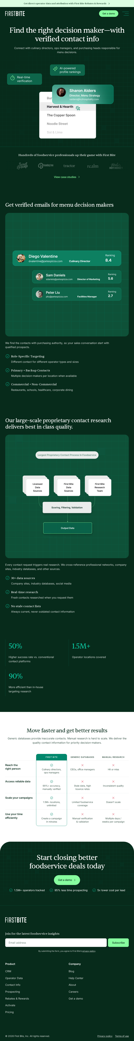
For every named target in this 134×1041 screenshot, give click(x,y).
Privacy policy (104, 1036)
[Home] (15, 13)
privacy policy (88, 951)
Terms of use (122, 1036)
